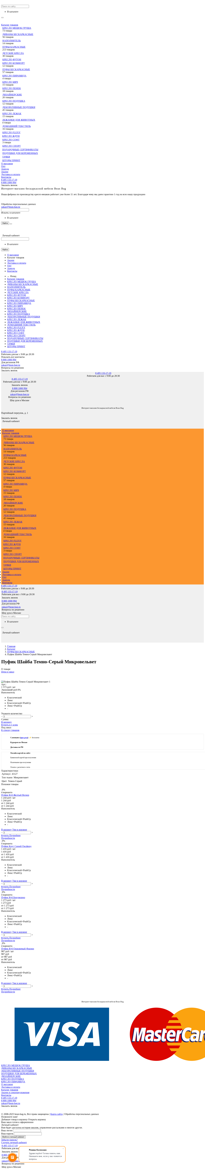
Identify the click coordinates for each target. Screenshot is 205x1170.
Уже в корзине (19, 829)
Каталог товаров (9, 25)
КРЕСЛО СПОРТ (11, 146)
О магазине (7, 163)
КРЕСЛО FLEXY (11, 132)
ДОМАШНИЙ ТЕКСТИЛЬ (16, 126)
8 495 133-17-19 (9, 180)
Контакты (6, 177)
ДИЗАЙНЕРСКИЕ (12, 94)
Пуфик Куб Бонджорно (13, 897)
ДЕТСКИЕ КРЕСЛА (13, 53)
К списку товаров (10, 730)
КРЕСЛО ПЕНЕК (11, 88)
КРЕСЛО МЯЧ (10, 82)
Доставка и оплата (10, 174)
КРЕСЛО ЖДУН (11, 136)
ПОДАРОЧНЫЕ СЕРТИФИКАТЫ (20, 149)
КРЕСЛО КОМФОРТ (13, 63)
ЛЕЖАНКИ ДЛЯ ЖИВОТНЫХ (18, 120)
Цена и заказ (7, 672)
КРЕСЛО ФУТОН (11, 59)
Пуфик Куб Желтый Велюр (15, 795)
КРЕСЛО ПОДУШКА (13, 101)
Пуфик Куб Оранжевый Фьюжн (17, 948)
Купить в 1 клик (9, 724)
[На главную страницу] (1, 403)
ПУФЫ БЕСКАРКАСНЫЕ (16, 69)
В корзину (6, 722)
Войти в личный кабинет (13, 1137)
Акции (4, 171)
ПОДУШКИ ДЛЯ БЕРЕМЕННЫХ (20, 153)
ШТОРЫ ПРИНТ (11, 160)
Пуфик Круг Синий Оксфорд (16, 846)
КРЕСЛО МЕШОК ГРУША (16, 28)
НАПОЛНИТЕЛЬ (11, 40)
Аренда (5, 169)
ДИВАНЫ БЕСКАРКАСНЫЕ (17, 34)
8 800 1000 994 (8, 182)
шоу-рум (24, 738)
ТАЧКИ (6, 157)
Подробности (8, 838)
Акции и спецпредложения (15, 1092)
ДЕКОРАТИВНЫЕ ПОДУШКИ (18, 107)
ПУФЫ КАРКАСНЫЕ (14, 47)
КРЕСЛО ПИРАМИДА (14, 75)
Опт (3, 166)
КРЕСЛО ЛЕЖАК (11, 113)
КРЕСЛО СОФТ (11, 139)
